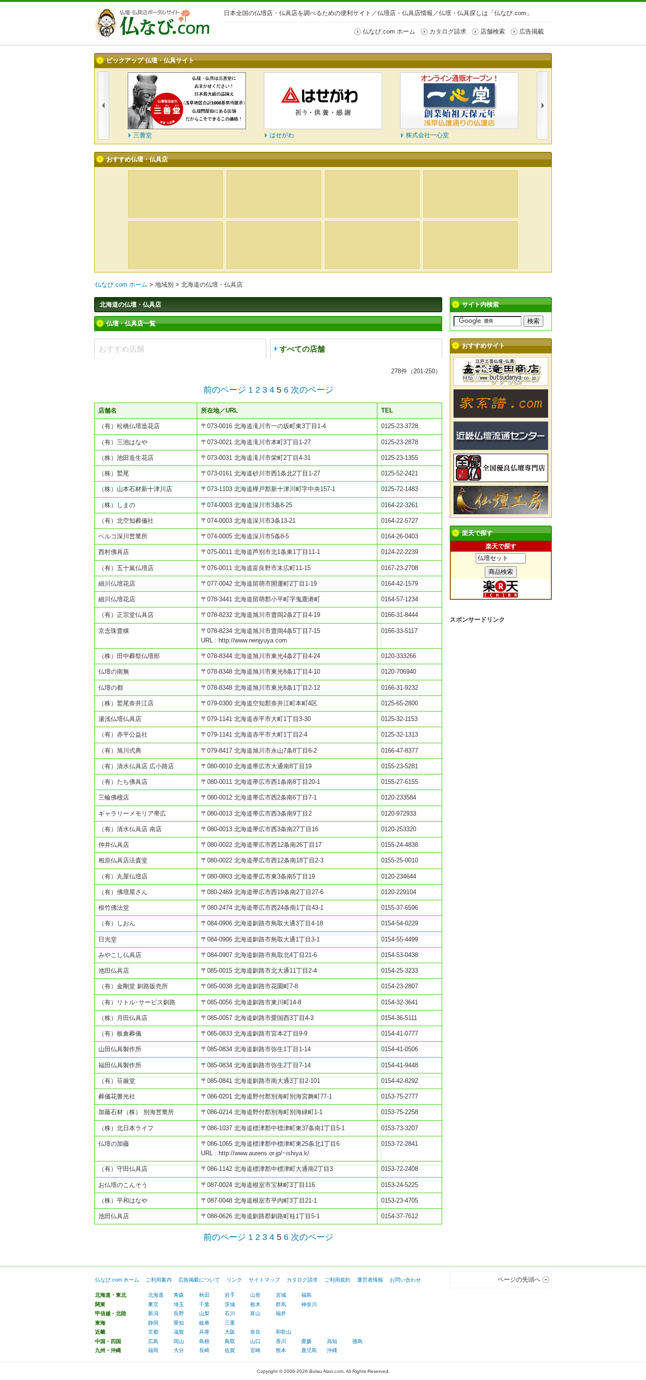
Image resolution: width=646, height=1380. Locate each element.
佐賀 (230, 1350)
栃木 (255, 1304)
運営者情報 (370, 1280)
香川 (281, 1341)
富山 (255, 1313)
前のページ (224, 390)
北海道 (156, 1295)
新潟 (153, 1313)
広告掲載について (199, 1280)
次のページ (312, 390)
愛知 (179, 1323)
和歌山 (283, 1332)
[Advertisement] (501, 774)
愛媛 (306, 1341)
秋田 (204, 1295)
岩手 (230, 1295)
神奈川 (309, 1304)
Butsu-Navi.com (326, 1371)
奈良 (255, 1332)
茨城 (230, 1304)
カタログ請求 (302, 1280)
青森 (179, 1295)
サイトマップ (264, 1280)
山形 (255, 1295)
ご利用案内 (159, 1280)
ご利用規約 (337, 1280)
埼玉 (179, 1304)
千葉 (204, 1304)
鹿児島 (309, 1350)
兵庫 (204, 1332)
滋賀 (179, 1332)
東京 (153, 1304)
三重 (230, 1323)
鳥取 (230, 1341)
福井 (281, 1313)
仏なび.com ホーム (121, 284)
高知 (332, 1341)
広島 (153, 1341)
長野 (179, 1313)
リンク (234, 1280)
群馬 (281, 1304)
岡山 (179, 1341)
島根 (204, 1341)
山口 (255, 1341)
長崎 (204, 1350)
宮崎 (255, 1350)
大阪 (230, 1332)
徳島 (357, 1341)
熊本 (281, 1350)
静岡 (153, 1323)
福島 (306, 1295)
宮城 (281, 1295)
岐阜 (204, 1323)
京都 (153, 1332)
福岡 (153, 1350)
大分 (179, 1350)
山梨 (204, 1313)
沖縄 (332, 1350)
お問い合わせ (405, 1280)
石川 (230, 1313)
